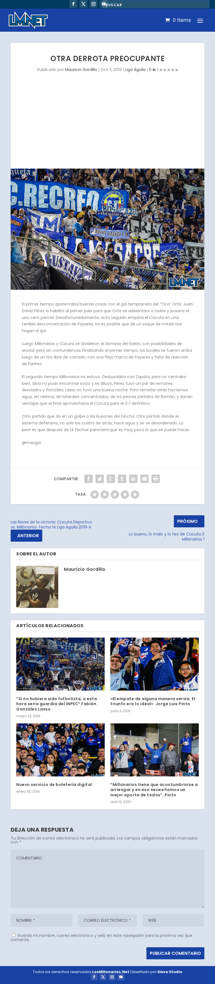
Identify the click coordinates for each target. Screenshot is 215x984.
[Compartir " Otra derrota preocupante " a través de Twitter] (99, 478)
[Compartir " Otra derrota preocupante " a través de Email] (144, 478)
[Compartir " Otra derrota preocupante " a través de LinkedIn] (133, 478)
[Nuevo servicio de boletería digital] (60, 749)
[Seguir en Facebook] (73, 4)
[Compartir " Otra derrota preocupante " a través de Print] (155, 478)
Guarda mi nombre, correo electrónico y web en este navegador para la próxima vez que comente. (101, 937)
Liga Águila (135, 69)
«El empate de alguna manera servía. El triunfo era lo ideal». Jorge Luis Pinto (152, 701)
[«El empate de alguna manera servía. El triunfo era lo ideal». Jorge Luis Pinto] (154, 664)
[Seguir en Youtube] (121, 977)
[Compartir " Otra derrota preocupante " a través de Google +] (110, 478)
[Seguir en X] (83, 4)
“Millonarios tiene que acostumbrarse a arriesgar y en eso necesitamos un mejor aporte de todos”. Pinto (154, 789)
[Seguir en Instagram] (93, 4)
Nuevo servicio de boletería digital (54, 784)
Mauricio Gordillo (81, 69)
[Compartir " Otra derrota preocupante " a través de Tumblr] (122, 478)
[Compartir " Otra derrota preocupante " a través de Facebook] (88, 478)
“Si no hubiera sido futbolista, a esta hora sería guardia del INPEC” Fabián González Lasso (56, 704)
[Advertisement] (107, 126)
